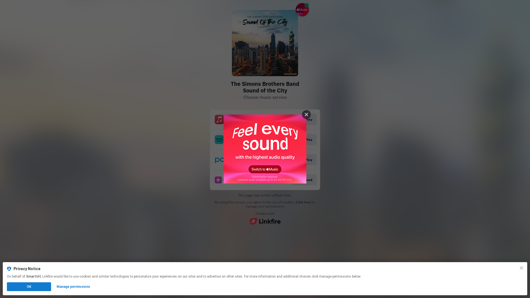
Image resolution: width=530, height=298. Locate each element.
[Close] (521, 268)
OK (29, 287)
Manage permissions (73, 287)
